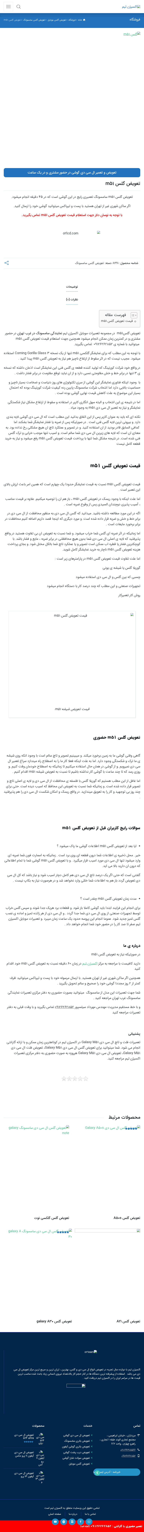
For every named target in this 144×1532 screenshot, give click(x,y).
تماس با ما (90, 1514)
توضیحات (72, 287)
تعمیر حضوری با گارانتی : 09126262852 (111, 1526)
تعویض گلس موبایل (79, 1464)
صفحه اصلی (54, 1514)
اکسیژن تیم (90, 963)
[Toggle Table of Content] (132, 315)
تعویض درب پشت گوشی (76, 1452)
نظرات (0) (72, 299)
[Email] (89, 1522)
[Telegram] (63, 1522)
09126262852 (129, 1456)
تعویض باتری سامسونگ (77, 1441)
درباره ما (73, 1514)
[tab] (72, 287)
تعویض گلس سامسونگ (89, 263)
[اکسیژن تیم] (131, 6)
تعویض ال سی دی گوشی (76, 1435)
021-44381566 (128, 1450)
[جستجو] (18, 6)
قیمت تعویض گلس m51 (117, 321)
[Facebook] (80, 1522)
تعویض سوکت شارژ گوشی (76, 1458)
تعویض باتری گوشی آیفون (76, 1447)
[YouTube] (55, 1522)
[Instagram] (72, 1522)
